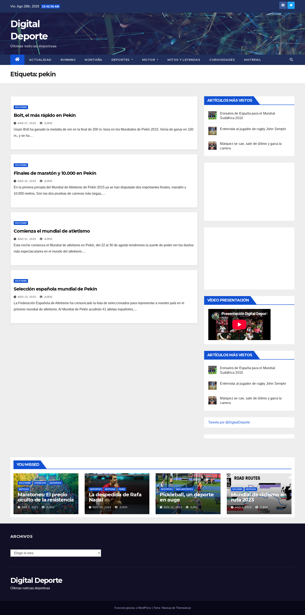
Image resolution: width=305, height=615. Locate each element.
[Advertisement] (239, 191)
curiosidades (222, 60)
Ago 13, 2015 (27, 296)
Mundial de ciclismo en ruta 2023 (259, 497)
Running (68, 60)
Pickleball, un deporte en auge (187, 497)
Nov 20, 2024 (102, 507)
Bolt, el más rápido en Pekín (45, 115)
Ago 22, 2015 (27, 181)
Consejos (40, 483)
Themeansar (183, 607)
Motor (149, 60)
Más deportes (184, 489)
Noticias (24, 489)
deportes (55, 483)
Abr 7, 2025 (30, 507)
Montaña (93, 60)
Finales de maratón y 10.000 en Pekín (55, 173)
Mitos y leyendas (183, 60)
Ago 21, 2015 (27, 239)
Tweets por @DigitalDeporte (229, 422)
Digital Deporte (36, 580)
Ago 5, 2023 (243, 507)
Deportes (121, 60)
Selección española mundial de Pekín (55, 289)
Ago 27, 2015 (27, 123)
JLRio (47, 123)
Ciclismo (237, 489)
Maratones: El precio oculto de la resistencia (46, 497)
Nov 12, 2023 (173, 507)
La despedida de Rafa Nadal (115, 497)
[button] (291, 59)
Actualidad (40, 60)
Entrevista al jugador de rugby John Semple (253, 129)
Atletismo (21, 107)
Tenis (122, 489)
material (252, 60)
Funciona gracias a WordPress (133, 607)
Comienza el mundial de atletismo (52, 231)
